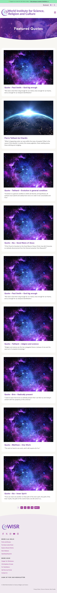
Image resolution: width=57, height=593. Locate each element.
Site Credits (53, 589)
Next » (37, 507)
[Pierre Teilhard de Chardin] (28, 123)
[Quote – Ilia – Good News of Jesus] (28, 227)
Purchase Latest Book (7, 545)
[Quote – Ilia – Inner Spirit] (28, 478)
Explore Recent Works (7, 548)
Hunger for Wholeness (7, 561)
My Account (46, 5)
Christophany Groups (7, 564)
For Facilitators (5, 567)
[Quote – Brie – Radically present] (28, 379)
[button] (2, 533)
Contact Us (4, 573)
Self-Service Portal (6, 570)
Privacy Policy (37, 589)
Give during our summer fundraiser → (39, 1)
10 (32, 507)
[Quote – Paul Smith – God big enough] (28, 72)
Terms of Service (45, 589)
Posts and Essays (6, 542)
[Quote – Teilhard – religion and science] (28, 328)
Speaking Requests (6, 554)
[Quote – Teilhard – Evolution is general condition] (28, 176)
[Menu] (55, 12)
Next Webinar (5, 551)
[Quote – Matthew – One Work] (28, 428)
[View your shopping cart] (51, 5)
